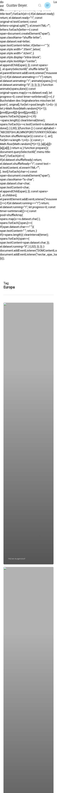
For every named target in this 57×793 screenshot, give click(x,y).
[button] (47, 5)
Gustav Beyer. (17, 5)
